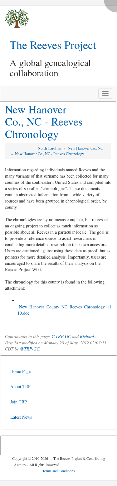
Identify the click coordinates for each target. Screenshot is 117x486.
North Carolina (50, 148)
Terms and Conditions (58, 470)
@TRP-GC (61, 336)
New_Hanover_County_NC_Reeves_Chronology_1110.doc (64, 310)
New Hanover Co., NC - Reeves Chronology (44, 121)
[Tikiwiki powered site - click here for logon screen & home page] (14, 18)
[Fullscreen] (112, 4)
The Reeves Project (53, 44)
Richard (87, 336)
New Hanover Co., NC (85, 148)
